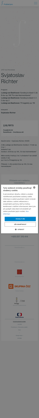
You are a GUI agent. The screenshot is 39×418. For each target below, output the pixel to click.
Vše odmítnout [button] (20, 224)
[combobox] (34, 187)
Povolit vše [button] (20, 219)
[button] (19, 229)
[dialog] (19, 209)
